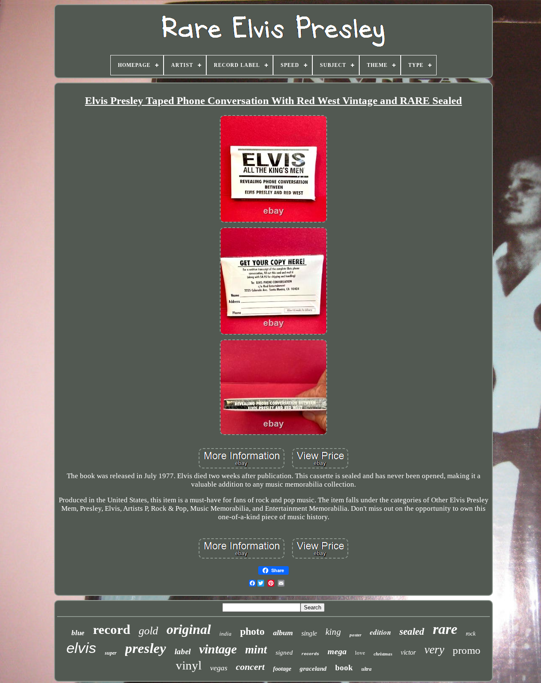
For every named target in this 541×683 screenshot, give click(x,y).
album (283, 632)
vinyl (189, 665)
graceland (313, 668)
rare (445, 629)
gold (148, 631)
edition (380, 632)
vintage (218, 649)
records (310, 654)
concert (250, 666)
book (344, 667)
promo (467, 650)
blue (78, 633)
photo (252, 631)
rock (470, 634)
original (189, 629)
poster (355, 634)
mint (256, 649)
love (360, 653)
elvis (81, 647)
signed (284, 652)
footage (282, 669)
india (225, 634)
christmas (383, 653)
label (183, 651)
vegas (218, 668)
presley (145, 648)
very (434, 649)
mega (337, 651)
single (309, 633)
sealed (411, 631)
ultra (366, 669)
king (333, 632)
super (111, 653)
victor (408, 652)
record (111, 629)
